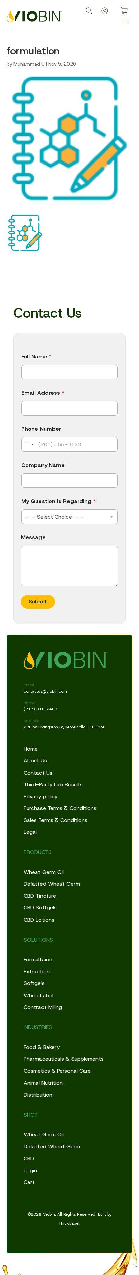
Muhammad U (29, 64)
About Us (35, 760)
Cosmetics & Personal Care (57, 1071)
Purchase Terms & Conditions (60, 808)
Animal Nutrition (43, 1083)
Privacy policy (40, 796)
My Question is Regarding (58, 501)
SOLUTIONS (38, 939)
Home (31, 749)
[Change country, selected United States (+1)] (28, 444)
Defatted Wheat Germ (52, 884)
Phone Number (41, 429)
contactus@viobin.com (45, 691)
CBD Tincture (40, 896)
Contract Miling (43, 1007)
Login (30, 1170)
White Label (38, 995)
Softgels (34, 983)
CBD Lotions (39, 920)
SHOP (31, 1114)
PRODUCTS (38, 852)
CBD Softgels (40, 907)
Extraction (37, 971)
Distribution (38, 1095)
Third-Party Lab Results (53, 784)
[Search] (89, 11)
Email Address (42, 393)
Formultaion (38, 959)
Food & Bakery (42, 1047)
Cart (29, 1182)
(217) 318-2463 (40, 709)
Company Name (43, 465)
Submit (38, 601)
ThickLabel (69, 1223)
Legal (30, 832)
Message (33, 537)
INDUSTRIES (38, 1027)
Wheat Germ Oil (44, 872)
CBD (29, 1158)
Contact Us (38, 773)
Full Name (36, 356)
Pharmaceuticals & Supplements (64, 1059)
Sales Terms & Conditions (55, 820)
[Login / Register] (105, 11)
